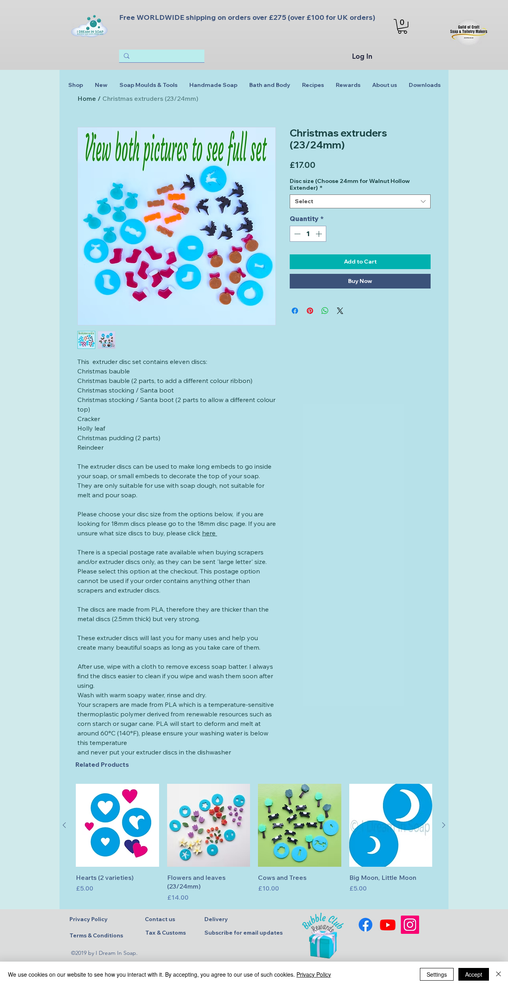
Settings (437, 974)
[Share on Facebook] (295, 311)
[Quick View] (117, 825)
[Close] (498, 974)
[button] (402, 26)
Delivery (216, 919)
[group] (254, 842)
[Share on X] (340, 311)
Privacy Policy (88, 919)
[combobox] (360, 201)
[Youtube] (388, 925)
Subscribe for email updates (243, 932)
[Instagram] (410, 925)
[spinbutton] (308, 233)
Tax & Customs (165, 932)
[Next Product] (443, 825)
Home (86, 98)
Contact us (160, 919)
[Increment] (319, 233)
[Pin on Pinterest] (310, 311)
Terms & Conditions (96, 935)
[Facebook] (365, 925)
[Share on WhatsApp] (325, 311)
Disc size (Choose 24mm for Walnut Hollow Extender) (350, 184)
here (209, 533)
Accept (473, 974)
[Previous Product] (64, 825)
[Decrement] (296, 233)
